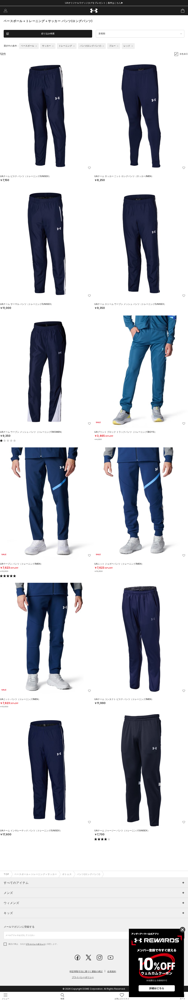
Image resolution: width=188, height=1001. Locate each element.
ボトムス (67, 874)
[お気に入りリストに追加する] (89, 167)
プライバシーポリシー (35, 944)
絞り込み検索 (48, 33)
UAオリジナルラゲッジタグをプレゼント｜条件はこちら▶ (94, 2)
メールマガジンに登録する (19, 926)
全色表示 (184, 54)
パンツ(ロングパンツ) (88, 874)
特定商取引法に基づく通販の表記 (86, 971)
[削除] (36, 46)
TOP (6, 874)
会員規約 (111, 971)
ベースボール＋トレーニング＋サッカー (35, 874)
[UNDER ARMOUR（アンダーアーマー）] (94, 10)
